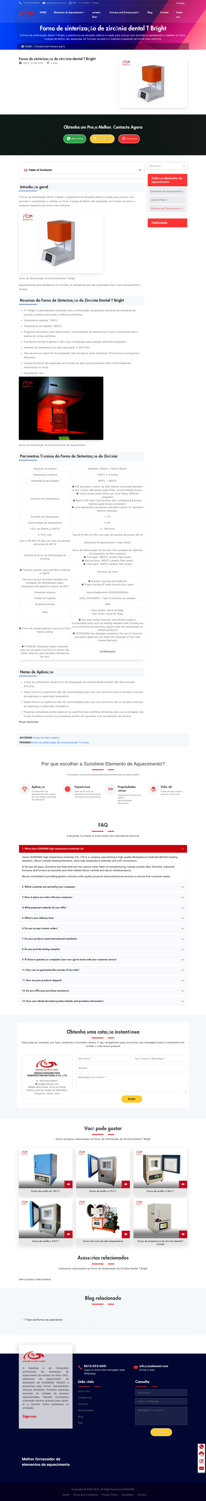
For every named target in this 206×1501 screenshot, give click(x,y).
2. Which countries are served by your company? (49, 887)
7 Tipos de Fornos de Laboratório (43, 1319)
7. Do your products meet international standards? (50, 939)
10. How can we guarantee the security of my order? (51, 970)
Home (65, 1494)
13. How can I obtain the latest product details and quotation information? (63, 1001)
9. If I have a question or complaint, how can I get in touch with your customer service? (69, 959)
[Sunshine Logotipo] (27, 14)
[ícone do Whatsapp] (201, 1447)
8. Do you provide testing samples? (41, 949)
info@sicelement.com (56, 3)
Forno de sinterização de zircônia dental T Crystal (60, 742)
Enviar (131, 1099)
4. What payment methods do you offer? (44, 907)
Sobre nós (84, 1391)
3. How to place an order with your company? (47, 897)
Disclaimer (128, 1494)
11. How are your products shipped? (42, 980)
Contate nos (85, 1397)
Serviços (83, 1403)
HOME (28, 46)
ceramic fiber (158, 199)
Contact (142, 1494)
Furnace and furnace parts (50, 46)
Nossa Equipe (86, 1410)
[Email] (201, 1469)
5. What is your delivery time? (38, 918)
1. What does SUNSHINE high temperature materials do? (53, 849)
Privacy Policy (110, 1494)
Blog (80, 1416)
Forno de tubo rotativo (46, 737)
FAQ (80, 1422)
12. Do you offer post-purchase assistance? (46, 991)
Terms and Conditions (85, 1494)
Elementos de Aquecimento (167, 191)
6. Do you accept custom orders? (40, 928)
